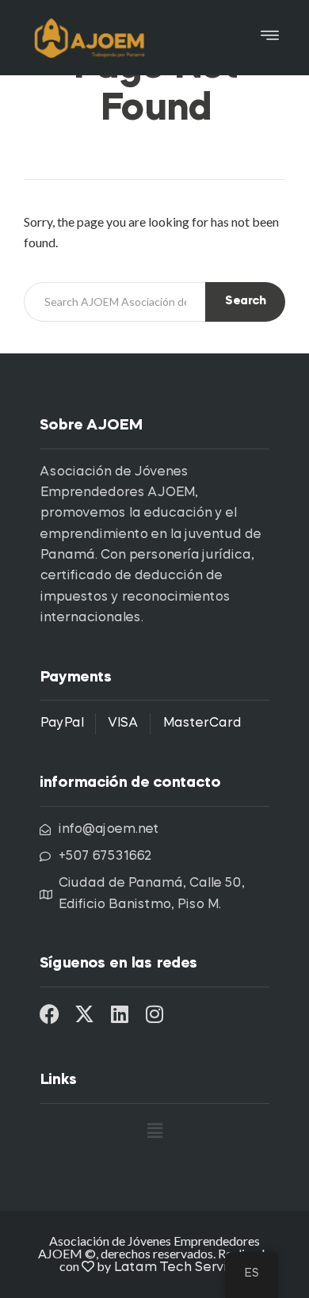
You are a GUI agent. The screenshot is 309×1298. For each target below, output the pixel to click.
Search (245, 301)
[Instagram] (154, 1014)
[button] (269, 37)
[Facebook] (49, 1014)
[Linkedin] (119, 1014)
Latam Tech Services (181, 1268)
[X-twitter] (84, 1014)
